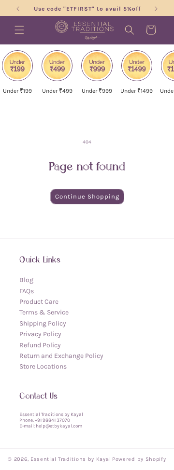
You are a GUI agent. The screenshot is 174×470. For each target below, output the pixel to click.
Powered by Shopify (139, 459)
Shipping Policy (42, 323)
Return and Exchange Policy (61, 356)
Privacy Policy (40, 334)
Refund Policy (40, 345)
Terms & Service (44, 312)
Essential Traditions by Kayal (70, 459)
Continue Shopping (87, 196)
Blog (26, 280)
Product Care (38, 302)
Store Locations (43, 366)
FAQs (26, 291)
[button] (19, 30)
